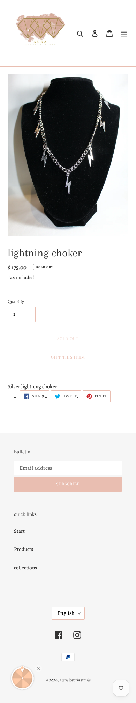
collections (25, 567)
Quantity (16, 301)
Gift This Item (68, 357)
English (66, 613)
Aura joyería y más (75, 680)
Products (23, 549)
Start (19, 530)
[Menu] (124, 33)
